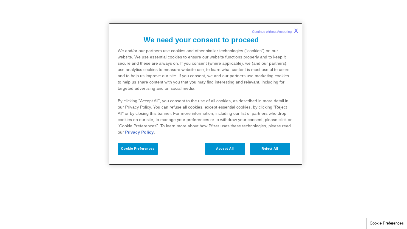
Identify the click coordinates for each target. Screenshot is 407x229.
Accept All (225, 148)
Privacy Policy (139, 132)
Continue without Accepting (275, 30)
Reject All (270, 148)
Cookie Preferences (387, 223)
